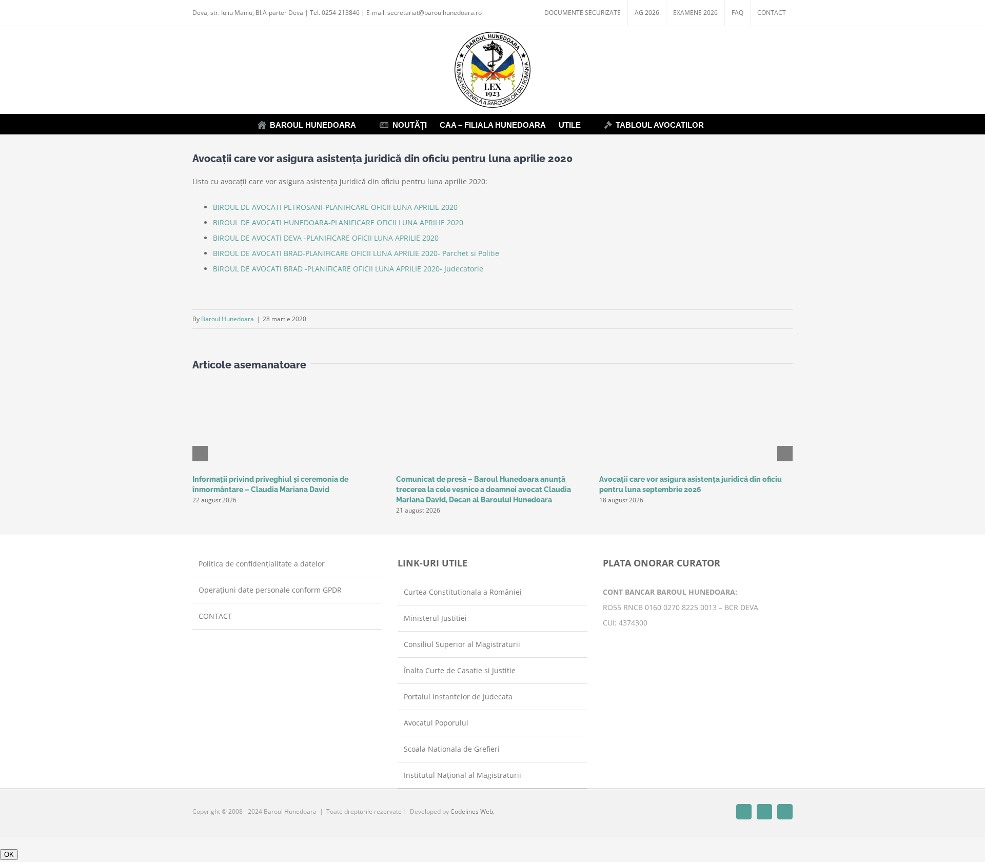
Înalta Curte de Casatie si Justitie (460, 670)
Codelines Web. (472, 811)
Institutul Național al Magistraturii (462, 775)
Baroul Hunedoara (227, 319)
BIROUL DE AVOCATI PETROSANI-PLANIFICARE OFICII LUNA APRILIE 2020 (335, 207)
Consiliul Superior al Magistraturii (462, 644)
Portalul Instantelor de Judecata (458, 696)
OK (9, 854)
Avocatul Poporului (436, 723)
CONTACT (215, 616)
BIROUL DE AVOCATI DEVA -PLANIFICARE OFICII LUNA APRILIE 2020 (326, 238)
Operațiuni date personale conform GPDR (270, 590)
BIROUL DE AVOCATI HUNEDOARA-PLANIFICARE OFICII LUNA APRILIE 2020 (338, 222)
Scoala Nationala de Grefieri (452, 749)
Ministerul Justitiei (435, 618)
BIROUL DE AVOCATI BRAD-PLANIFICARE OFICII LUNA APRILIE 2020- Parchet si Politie (356, 253)
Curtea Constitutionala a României (463, 592)
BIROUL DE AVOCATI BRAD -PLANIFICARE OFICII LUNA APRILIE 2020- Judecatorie (348, 268)
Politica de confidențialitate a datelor (262, 564)
